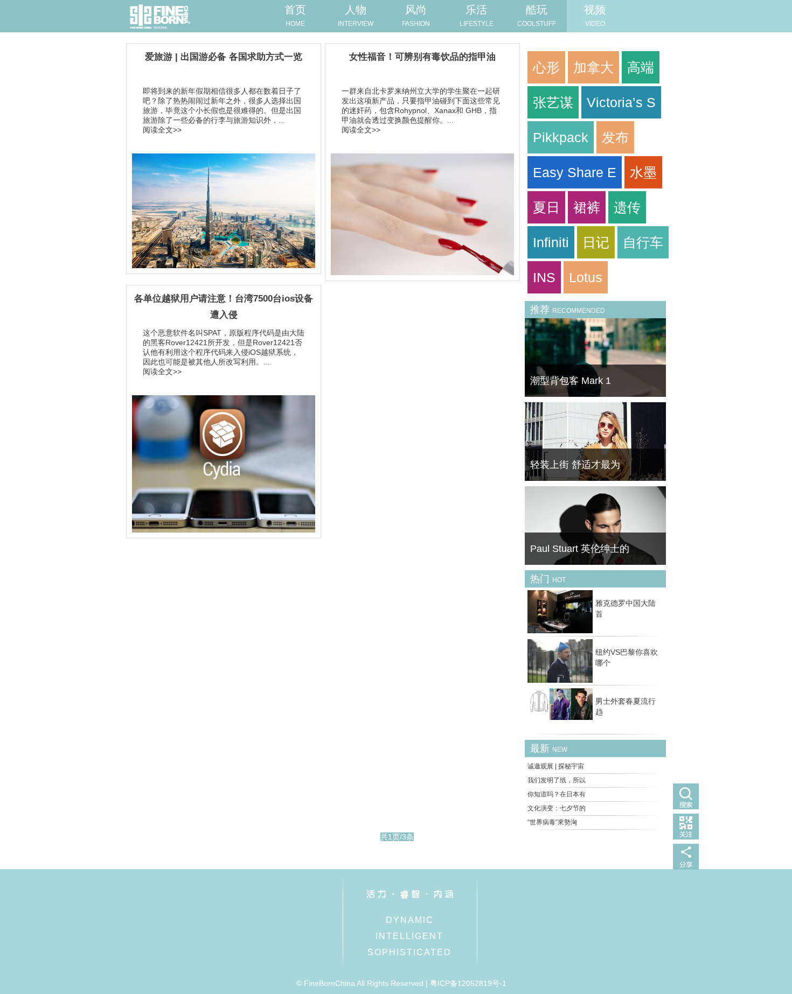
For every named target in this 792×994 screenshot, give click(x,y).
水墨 (643, 172)
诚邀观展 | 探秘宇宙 (555, 766)
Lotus (585, 277)
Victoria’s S (621, 102)
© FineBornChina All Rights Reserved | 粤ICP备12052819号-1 (401, 983)
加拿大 (593, 67)
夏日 (546, 207)
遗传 (627, 207)
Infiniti (551, 242)
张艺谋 (553, 102)
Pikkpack (560, 137)
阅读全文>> (162, 129)
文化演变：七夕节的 (556, 808)
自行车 (643, 242)
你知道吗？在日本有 (556, 794)
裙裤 (586, 207)
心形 (546, 67)
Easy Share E (574, 172)
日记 (595, 242)
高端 (640, 67)
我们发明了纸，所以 (556, 780)
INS (544, 277)
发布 (615, 137)
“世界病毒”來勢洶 (552, 822)
